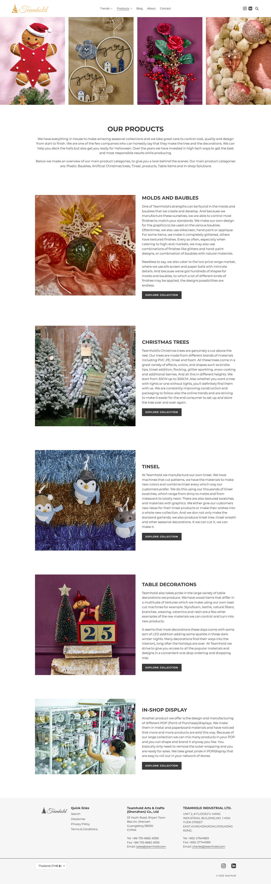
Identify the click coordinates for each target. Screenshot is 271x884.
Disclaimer (78, 819)
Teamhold (230, 875)
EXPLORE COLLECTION (161, 294)
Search (75, 814)
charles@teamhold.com (208, 846)
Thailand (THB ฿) (50, 866)
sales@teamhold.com (151, 846)
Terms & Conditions (84, 829)
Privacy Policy (80, 824)
